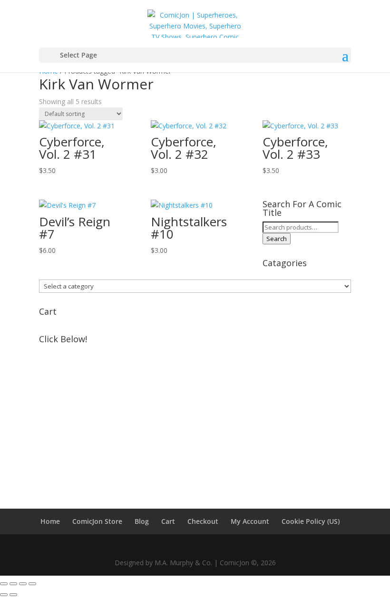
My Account (250, 521)
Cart (168, 521)
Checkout (202, 521)
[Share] (23, 583)
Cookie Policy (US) (311, 521)
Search (276, 238)
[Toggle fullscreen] (13, 583)
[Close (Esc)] (32, 583)
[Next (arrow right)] (13, 594)
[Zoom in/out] (4, 583)
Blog (142, 521)
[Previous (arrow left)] (4, 594)
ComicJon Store (97, 521)
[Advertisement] (195, 414)
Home (50, 521)
